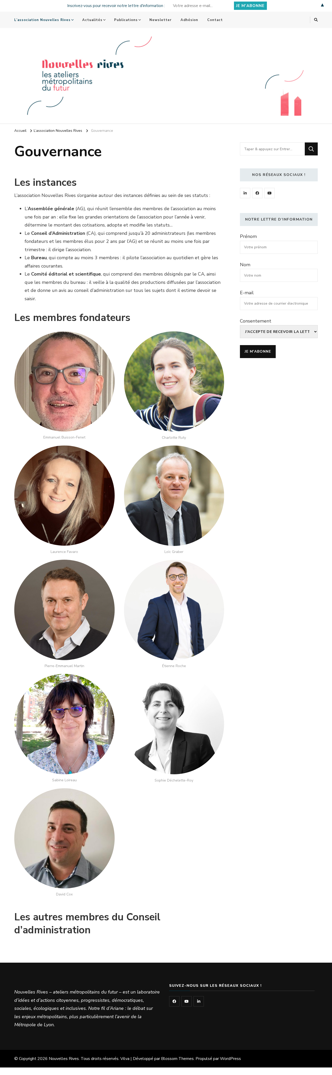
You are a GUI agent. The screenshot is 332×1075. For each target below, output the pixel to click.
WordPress (230, 1059)
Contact (215, 20)
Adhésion (189, 20)
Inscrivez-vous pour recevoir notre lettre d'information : (116, 5)
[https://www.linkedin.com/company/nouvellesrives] (245, 193)
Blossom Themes (177, 1059)
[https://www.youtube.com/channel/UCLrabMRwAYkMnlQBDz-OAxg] (269, 193)
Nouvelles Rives (64, 1059)
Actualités (92, 20)
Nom (245, 265)
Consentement (255, 321)
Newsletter (160, 20)
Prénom (248, 236)
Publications (126, 20)
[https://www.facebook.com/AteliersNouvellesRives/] (257, 193)
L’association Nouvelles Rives (42, 20)
